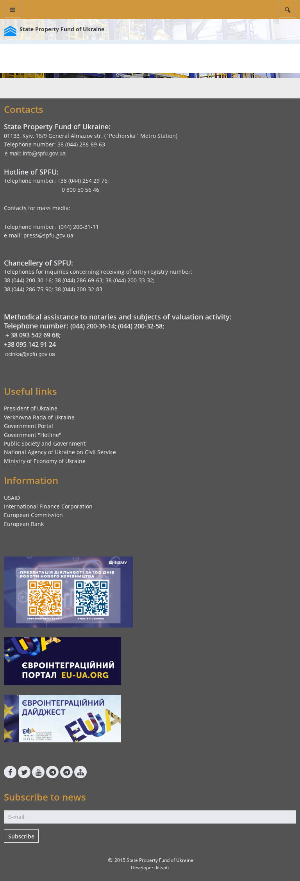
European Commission (33, 515)
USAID (12, 497)
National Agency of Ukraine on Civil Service (60, 452)
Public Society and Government (45, 443)
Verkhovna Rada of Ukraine (39, 417)
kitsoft (162, 867)
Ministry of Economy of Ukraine (45, 461)
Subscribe (21, 836)
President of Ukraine (30, 408)
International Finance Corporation (48, 506)
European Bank (24, 524)
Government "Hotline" (32, 435)
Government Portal (28, 426)
